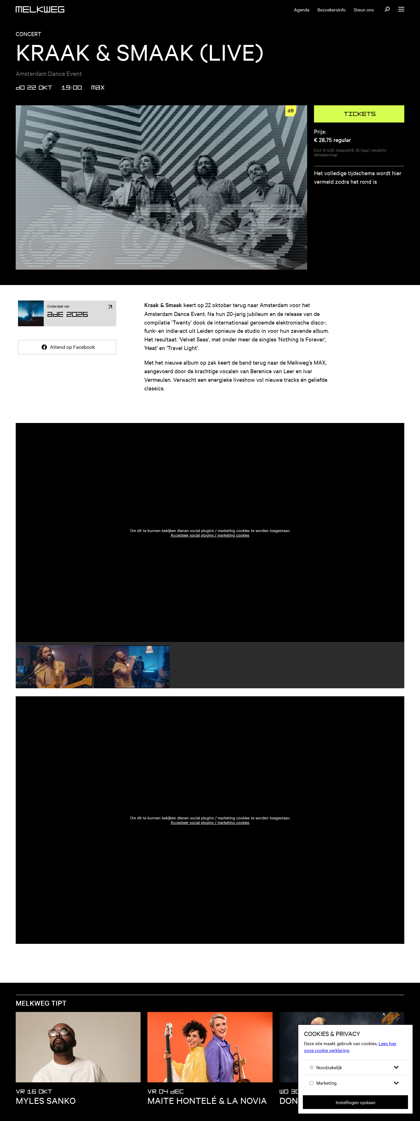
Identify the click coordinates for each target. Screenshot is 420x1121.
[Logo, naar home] (40, 9)
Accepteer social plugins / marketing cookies (210, 535)
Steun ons (364, 9)
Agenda (301, 9)
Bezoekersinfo (331, 9)
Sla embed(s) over (58, 406)
